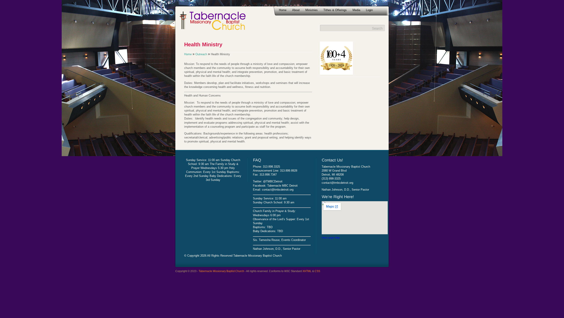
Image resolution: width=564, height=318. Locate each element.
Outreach (201, 54)
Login (369, 10)
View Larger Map (331, 237)
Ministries (311, 10)
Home (282, 10)
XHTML (307, 271)
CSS (317, 271)
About (296, 10)
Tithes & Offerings (335, 10)
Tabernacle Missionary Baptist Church (221, 271)
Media (356, 10)
